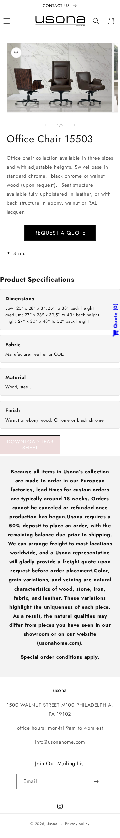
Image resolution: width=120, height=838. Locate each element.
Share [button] (19, 253)
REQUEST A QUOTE (60, 233)
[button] (96, 21)
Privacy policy (77, 823)
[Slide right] (74, 125)
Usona (52, 823)
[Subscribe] (96, 781)
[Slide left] (45, 125)
